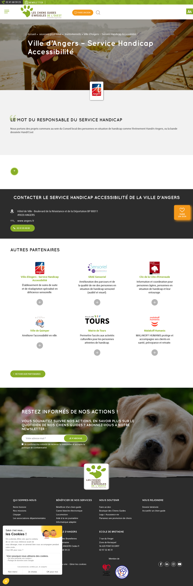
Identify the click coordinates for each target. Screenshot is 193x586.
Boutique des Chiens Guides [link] (112, 510)
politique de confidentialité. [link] (34, 447)
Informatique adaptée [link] (66, 522)
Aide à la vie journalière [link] (67, 518)
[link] (189, 11)
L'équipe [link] (17, 514)
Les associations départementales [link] (29, 518)
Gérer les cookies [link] (78, 564)
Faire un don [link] (182, 215)
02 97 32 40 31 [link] (106, 549)
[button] (96, 171)
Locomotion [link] (62, 514)
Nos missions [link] (19, 510)
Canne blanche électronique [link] (69, 510)
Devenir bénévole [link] (150, 507)
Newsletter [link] (36, 2)
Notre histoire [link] (19, 507)
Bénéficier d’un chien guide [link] (68, 507)
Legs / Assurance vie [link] (109, 514)
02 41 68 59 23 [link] (13, 2)
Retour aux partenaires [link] (27, 374)
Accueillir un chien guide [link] (153, 510)
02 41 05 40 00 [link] (23, 228)
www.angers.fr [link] (25, 220)
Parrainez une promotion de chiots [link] (115, 518)
